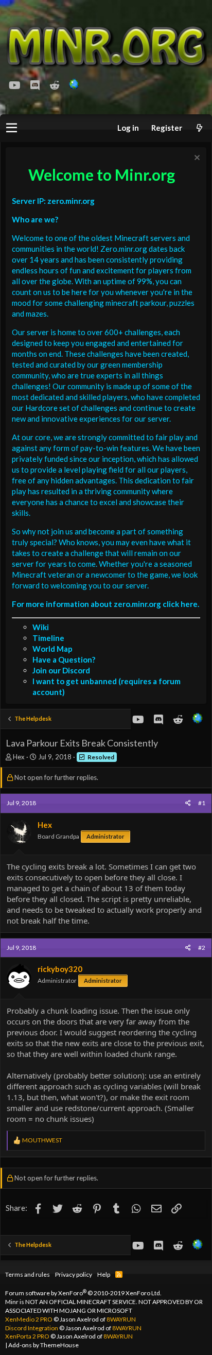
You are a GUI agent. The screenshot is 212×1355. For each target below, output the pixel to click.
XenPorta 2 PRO (27, 1336)
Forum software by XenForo (83, 1293)
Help (103, 1274)
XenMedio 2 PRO (28, 1319)
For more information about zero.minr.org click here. (105, 604)
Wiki (40, 627)
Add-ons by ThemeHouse (43, 1345)
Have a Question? (63, 659)
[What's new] (199, 127)
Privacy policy (73, 1274)
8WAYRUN (121, 1319)
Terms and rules (27, 1274)
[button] (11, 128)
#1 (201, 803)
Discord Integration (31, 1328)
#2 (201, 947)
